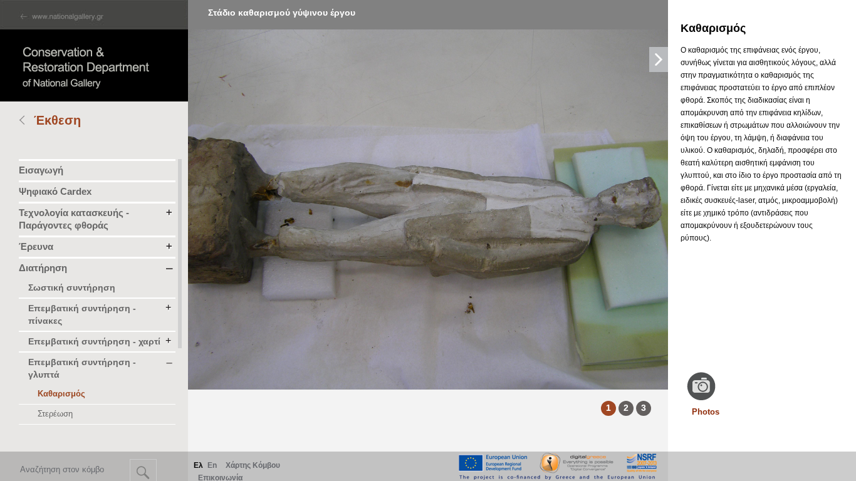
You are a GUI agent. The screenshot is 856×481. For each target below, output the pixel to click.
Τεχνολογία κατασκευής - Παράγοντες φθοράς (74, 218)
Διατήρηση (43, 267)
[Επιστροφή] (26, 121)
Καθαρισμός (61, 393)
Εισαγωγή (41, 170)
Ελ (198, 465)
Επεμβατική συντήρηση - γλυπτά (82, 368)
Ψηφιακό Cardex (55, 191)
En (212, 465)
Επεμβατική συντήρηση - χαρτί (94, 341)
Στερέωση (55, 413)
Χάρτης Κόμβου (253, 465)
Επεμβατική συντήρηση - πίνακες (82, 314)
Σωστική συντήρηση (71, 287)
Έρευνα (36, 246)
